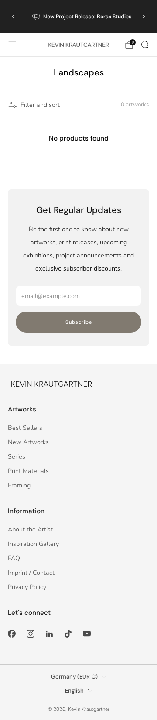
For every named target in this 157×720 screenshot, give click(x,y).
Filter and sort (40, 104)
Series (16, 456)
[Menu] (12, 45)
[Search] (144, 44)
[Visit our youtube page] (87, 633)
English (74, 690)
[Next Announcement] (144, 16)
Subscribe (78, 322)
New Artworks (28, 442)
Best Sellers (25, 427)
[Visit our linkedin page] (49, 633)
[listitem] (78, 16)
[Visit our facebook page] (11, 633)
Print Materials (28, 470)
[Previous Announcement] (13, 16)
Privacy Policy (27, 587)
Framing (19, 485)
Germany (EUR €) (74, 676)
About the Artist (30, 529)
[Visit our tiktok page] (68, 633)
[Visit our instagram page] (30, 633)
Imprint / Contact (31, 572)
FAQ (14, 558)
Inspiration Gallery (33, 543)
